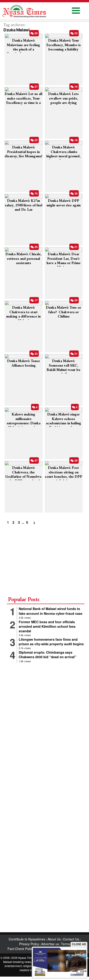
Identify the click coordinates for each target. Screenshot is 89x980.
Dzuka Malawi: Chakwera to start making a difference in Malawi (23, 314)
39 (76, 460)
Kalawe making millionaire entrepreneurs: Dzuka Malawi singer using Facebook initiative (23, 423)
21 (76, 247)
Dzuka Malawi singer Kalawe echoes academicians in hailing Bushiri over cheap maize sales (63, 423)
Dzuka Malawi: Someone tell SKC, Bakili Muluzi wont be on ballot (63, 367)
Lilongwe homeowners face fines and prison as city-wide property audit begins (51, 641)
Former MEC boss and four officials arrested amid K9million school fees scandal (47, 626)
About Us (54, 939)
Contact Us (71, 939)
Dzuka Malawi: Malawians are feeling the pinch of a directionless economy (23, 47)
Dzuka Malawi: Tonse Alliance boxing (23, 363)
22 (36, 140)
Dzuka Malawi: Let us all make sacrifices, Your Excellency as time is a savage (23, 100)
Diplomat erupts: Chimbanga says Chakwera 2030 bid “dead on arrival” (47, 654)
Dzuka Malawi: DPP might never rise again (64, 202)
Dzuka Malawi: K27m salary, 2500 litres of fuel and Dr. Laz (23, 205)
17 (36, 300)
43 (36, 354)
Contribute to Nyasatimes (27, 939)
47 (36, 460)
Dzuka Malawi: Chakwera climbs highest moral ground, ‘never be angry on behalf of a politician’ (63, 156)
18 (76, 140)
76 (36, 193)
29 (36, 247)
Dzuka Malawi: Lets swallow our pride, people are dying (63, 98)
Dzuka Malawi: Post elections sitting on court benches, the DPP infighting (63, 474)
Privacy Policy (29, 944)
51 (76, 354)
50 (76, 300)
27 (36, 87)
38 (76, 193)
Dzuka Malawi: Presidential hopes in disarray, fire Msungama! (23, 151)
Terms (65, 944)
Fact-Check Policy (21, 948)
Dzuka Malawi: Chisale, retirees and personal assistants (23, 258)
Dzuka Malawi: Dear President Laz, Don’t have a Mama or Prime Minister (64, 261)
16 (76, 87)
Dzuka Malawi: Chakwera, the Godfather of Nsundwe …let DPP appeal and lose (23, 476)
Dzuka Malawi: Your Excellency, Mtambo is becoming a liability (63, 44)
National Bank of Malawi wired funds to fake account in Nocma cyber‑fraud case (50, 610)
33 (76, 33)
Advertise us (50, 944)
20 (36, 33)
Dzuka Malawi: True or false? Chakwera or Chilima (63, 311)
